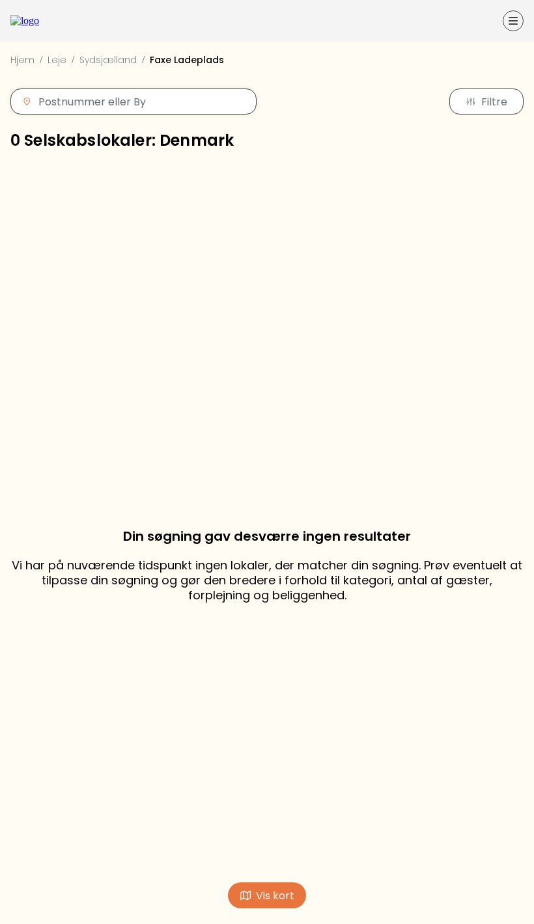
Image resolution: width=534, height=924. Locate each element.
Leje (57, 59)
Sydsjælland (108, 59)
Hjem (22, 59)
